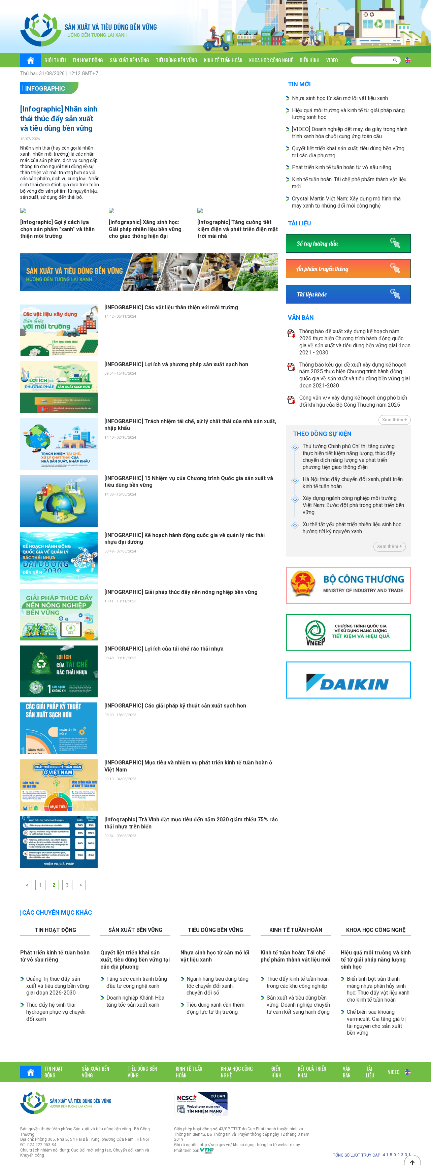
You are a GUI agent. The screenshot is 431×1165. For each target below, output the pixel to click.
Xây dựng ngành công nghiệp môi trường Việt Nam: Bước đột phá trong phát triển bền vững (353, 505)
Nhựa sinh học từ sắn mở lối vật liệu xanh (340, 98)
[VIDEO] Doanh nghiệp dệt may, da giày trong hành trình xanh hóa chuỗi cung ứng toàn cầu (349, 132)
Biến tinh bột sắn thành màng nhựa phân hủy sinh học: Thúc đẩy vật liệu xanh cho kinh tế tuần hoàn (378, 989)
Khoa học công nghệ (271, 60)
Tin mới (299, 84)
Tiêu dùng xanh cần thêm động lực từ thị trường (215, 1008)
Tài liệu (299, 223)
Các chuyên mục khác (57, 912)
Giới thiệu (55, 60)
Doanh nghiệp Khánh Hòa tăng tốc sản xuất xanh (135, 1001)
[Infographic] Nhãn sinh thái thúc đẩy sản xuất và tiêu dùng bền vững (58, 118)
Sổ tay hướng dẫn (317, 243)
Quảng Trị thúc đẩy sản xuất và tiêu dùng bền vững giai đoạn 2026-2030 (57, 986)
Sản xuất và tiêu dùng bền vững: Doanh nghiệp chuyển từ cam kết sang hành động (298, 1005)
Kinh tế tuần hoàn (223, 60)
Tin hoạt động (87, 60)
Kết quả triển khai (312, 1072)
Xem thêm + (394, 419)
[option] (149, 272)
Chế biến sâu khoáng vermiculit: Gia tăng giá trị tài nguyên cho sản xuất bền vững (376, 1022)
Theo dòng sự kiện (322, 433)
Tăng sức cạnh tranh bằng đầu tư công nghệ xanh (136, 982)
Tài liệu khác (311, 294)
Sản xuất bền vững (129, 60)
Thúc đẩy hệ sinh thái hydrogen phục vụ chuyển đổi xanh (56, 1012)
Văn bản (301, 317)
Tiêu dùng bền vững (176, 60)
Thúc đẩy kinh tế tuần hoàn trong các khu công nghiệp (298, 982)
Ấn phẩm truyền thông (322, 269)
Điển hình (310, 60)
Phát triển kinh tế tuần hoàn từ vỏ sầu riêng (341, 167)
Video (332, 60)
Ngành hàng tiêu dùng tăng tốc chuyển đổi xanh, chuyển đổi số (217, 986)
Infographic (45, 88)
